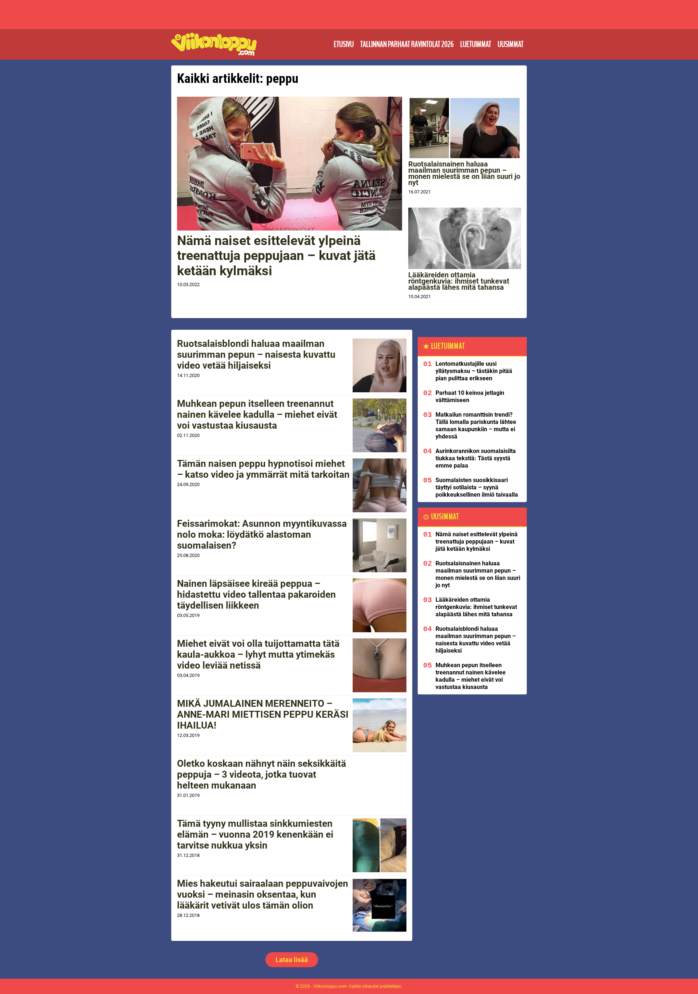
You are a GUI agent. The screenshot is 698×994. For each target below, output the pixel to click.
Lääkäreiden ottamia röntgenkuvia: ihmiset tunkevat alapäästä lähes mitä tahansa (458, 281)
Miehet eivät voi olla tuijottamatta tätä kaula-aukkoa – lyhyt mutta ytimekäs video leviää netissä (258, 654)
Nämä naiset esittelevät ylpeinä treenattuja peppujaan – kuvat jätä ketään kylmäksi (276, 255)
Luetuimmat (475, 44)
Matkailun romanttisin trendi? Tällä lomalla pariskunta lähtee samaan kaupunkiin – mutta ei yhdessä (476, 425)
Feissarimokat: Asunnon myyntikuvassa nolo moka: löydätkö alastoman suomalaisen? (262, 534)
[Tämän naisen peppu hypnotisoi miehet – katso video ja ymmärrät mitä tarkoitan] (379, 485)
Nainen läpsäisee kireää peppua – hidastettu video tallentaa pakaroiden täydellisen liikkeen (256, 594)
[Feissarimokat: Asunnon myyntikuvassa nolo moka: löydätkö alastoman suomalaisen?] (379, 545)
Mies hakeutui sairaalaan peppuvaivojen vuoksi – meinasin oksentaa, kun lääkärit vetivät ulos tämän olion (262, 894)
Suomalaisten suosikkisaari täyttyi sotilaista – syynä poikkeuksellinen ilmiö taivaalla (477, 487)
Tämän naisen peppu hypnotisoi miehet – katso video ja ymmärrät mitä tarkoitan (263, 469)
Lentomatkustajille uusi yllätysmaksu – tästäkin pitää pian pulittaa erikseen (474, 371)
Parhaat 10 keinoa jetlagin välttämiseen (470, 396)
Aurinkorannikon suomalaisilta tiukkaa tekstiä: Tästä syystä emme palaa (476, 458)
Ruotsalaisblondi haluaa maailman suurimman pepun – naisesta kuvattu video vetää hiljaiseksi (256, 354)
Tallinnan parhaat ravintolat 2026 (407, 44)
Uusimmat (511, 44)
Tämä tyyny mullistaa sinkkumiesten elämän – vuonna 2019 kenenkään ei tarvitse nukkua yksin (255, 834)
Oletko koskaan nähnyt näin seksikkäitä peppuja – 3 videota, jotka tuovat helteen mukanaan (261, 774)
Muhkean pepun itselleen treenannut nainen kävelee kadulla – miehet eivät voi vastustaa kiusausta (257, 414)
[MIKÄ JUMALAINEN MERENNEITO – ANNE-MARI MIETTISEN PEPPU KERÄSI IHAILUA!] (379, 725)
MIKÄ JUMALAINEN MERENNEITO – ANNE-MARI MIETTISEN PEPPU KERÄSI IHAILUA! (263, 714)
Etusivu (344, 44)
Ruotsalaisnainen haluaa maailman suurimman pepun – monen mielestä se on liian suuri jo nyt (464, 173)
